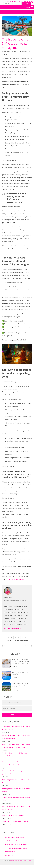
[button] (17, 2)
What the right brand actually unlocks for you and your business (20, 685)
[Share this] (12, 637)
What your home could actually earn (13, 815)
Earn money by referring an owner (16, 844)
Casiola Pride (9, 855)
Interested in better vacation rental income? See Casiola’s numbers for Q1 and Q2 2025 (21, 661)
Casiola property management (14, 837)
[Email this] (8, 637)
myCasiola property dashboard (14, 841)
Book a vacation (10, 852)
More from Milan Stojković (12, 628)
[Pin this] (18, 637)
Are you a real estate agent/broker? (16, 848)
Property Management (21, 640)
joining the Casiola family (16, 579)
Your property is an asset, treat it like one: (15, 821)
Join (26, 3)
